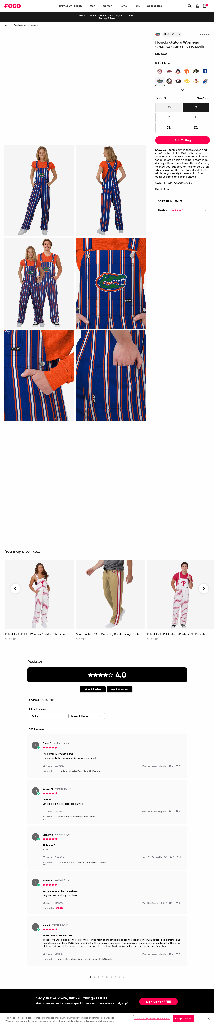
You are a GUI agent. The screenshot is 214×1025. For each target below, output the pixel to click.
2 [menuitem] (94, 976)
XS (169, 107)
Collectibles (154, 5)
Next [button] (204, 589)
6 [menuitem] (111, 976)
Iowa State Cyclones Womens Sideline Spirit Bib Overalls (85, 959)
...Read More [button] (161, 946)
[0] (204, 6)
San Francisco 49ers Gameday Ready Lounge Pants (107, 634)
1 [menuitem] (90, 976)
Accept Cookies (183, 1019)
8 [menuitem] (119, 976)
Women (107, 5)
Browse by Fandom (71, 5)
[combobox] (47, 716)
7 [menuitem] (115, 976)
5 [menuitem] (107, 976)
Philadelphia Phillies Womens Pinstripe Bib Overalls (36, 634)
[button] (49, 765)
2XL (196, 127)
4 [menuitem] (102, 976)
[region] (107, 1019)
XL (169, 127)
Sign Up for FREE (158, 1001)
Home (123, 5)
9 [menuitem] (123, 976)
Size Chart (203, 98)
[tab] (93, 689)
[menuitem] (70, 6)
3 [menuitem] (98, 976)
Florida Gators (172, 34)
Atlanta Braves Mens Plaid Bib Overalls (76, 817)
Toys (137, 5)
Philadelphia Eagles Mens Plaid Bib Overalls (79, 771)
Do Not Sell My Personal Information (152, 1019)
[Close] (208, 1018)
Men (92, 5)
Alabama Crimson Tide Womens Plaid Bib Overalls (82, 863)
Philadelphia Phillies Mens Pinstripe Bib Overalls (176, 634)
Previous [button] (15, 589)
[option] (107, 17)
